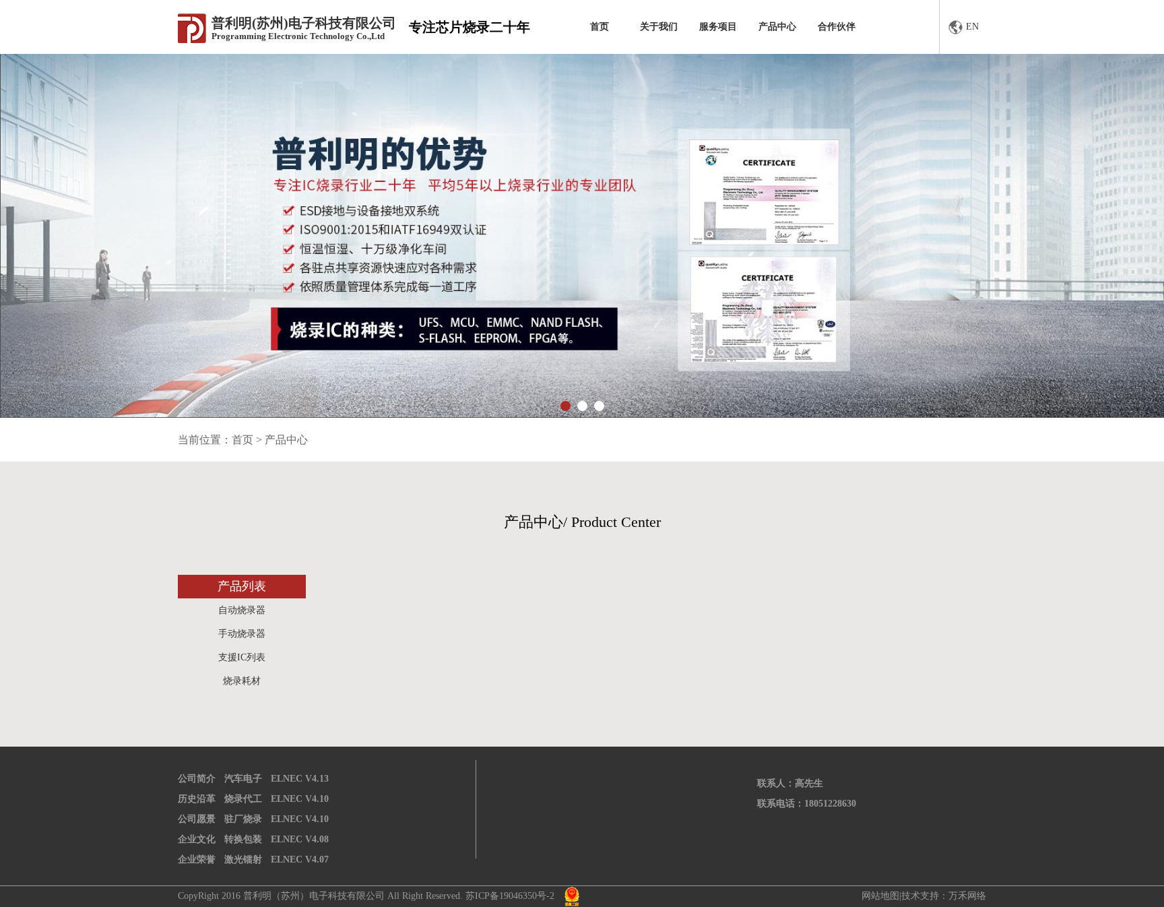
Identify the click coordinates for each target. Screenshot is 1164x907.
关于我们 (659, 27)
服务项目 (718, 27)
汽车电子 (243, 779)
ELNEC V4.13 (300, 779)
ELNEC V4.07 (300, 859)
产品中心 (777, 27)
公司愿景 (197, 819)
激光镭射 (243, 859)
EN (972, 27)
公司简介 (197, 779)
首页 (599, 27)
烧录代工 (243, 799)
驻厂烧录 (243, 819)
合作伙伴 (836, 27)
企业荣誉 (197, 859)
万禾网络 (967, 896)
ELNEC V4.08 (300, 839)
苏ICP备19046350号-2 (509, 896)
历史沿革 (197, 799)
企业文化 (197, 839)
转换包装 (243, 839)
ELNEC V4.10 (300, 799)
